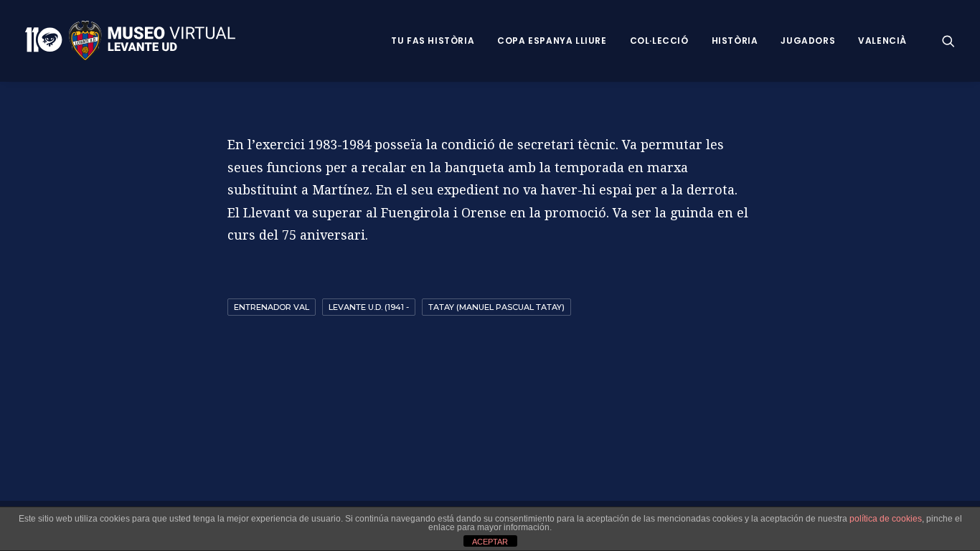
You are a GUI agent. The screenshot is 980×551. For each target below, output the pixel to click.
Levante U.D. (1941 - (369, 307)
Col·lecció (659, 40)
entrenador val (271, 307)
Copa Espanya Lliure (551, 40)
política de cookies (885, 519)
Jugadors (808, 40)
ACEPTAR (490, 541)
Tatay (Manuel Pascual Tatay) (496, 307)
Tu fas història (432, 40)
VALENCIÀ (882, 40)
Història (735, 40)
